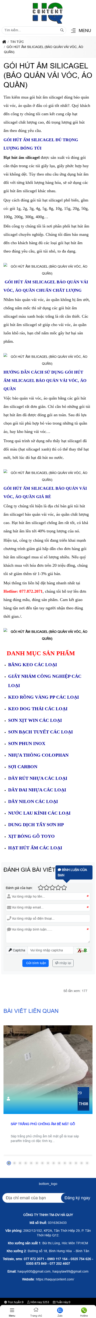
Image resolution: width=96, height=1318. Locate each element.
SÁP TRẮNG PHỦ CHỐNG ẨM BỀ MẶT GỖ (43, 1124)
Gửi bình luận (35, 963)
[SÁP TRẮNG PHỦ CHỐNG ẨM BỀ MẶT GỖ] (48, 1069)
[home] (4, 42)
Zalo (60, 1315)
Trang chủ (36, 1315)
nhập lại (64, 963)
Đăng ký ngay (77, 1198)
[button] (73, 31)
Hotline (84, 1315)
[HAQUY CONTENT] (48, 24)
